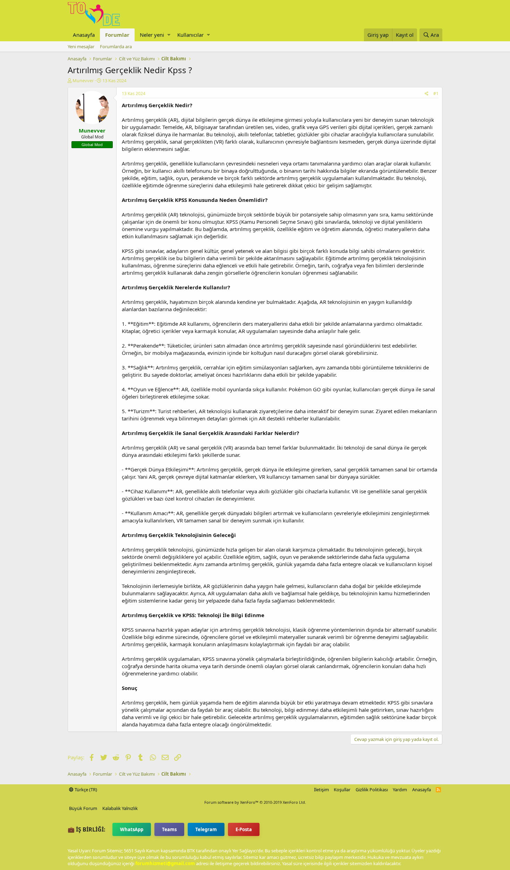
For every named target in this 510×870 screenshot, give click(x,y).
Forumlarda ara (116, 46)
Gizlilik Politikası (372, 789)
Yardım (400, 789)
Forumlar (117, 34)
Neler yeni (152, 34)
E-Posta (244, 829)
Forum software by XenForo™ (255, 802)
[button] (168, 34)
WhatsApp (131, 829)
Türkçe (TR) (85, 789)
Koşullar (342, 789)
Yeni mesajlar (81, 46)
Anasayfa (84, 34)
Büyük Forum (83, 808)
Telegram (206, 829)
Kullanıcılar (190, 34)
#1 (436, 93)
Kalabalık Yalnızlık (120, 808)
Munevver (83, 80)
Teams (169, 829)
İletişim (321, 789)
